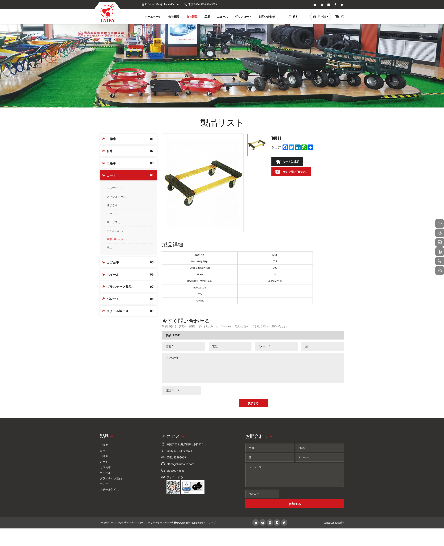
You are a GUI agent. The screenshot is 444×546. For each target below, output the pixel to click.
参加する (295, 504)
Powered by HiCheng (188, 522)
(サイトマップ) (208, 522)
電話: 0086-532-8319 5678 (202, 4)
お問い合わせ (267, 16)
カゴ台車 (130, 262)
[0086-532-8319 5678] (439, 261)
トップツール (115, 188)
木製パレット (115, 239)
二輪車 (130, 163)
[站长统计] (175, 522)
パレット (130, 299)
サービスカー (115, 222)
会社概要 (174, 16)
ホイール (130, 274)
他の (109, 247)
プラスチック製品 (130, 286)
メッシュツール (116, 196)
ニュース (222, 16)
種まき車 (112, 205)
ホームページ (153, 16)
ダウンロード (243, 16)
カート (130, 175)
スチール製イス (130, 311)
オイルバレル (115, 230)
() (342, 16)
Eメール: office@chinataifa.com (162, 4)
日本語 (322, 16)
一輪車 (130, 139)
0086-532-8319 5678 (179, 451)
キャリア (112, 213)
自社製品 (192, 16)
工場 (207, 16)
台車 (130, 151)
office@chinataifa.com (180, 464)
